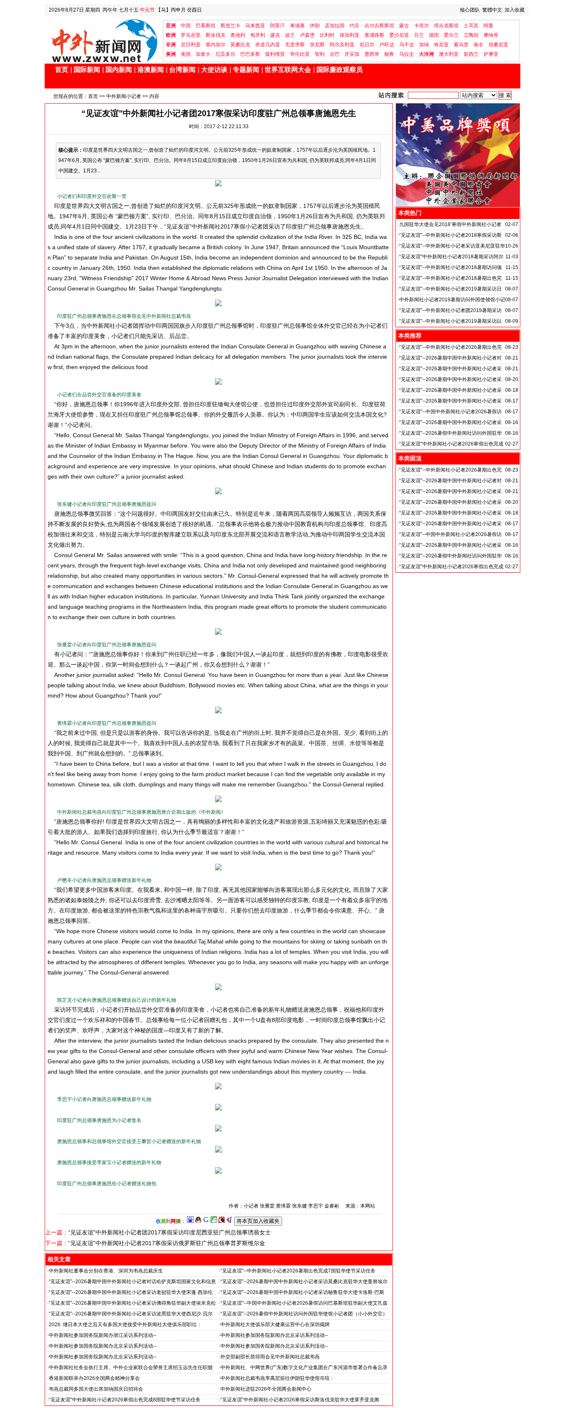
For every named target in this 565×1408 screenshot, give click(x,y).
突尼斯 (317, 45)
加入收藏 (514, 10)
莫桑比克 (240, 45)
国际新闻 (87, 69)
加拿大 (203, 54)
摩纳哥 (491, 35)
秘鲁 (389, 54)
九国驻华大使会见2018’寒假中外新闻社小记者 (450, 224)
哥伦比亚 (300, 54)
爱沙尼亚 (399, 35)
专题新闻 (246, 69)
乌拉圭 (406, 54)
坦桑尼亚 (498, 45)
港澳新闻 (150, 69)
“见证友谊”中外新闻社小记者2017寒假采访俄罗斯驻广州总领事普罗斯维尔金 (166, 1243)
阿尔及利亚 (342, 45)
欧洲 (171, 35)
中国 (186, 26)
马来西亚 (255, 26)
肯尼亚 (441, 45)
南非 (479, 45)
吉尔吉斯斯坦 (379, 26)
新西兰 (471, 54)
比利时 (327, 35)
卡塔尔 (421, 26)
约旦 (354, 26)
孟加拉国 (335, 26)
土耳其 (471, 26)
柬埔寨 (297, 26)
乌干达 (406, 45)
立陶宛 (471, 35)
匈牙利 (257, 35)
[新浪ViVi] (221, 1221)
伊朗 (315, 26)
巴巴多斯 (250, 54)
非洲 (171, 45)
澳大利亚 (449, 54)
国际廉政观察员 (339, 69)
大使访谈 (214, 69)
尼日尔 (366, 45)
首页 (61, 69)
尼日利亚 (191, 45)
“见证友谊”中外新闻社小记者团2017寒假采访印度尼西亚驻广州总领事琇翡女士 (169, 1232)
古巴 (335, 54)
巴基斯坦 (205, 26)
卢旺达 (386, 45)
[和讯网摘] (229, 1221)
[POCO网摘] (214, 1221)
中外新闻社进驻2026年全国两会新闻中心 (265, 1389)
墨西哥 (371, 54)
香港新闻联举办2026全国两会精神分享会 (94, 1378)
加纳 (424, 45)
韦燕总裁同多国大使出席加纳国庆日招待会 (96, 1389)
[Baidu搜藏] (190, 1221)
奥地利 (237, 35)
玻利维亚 (275, 54)
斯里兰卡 (230, 26)
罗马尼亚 (191, 35)
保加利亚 (349, 35)
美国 (186, 54)
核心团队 (470, 10)
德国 (434, 35)
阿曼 (488, 26)
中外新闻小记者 (123, 96)
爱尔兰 (451, 35)
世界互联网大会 (288, 69)
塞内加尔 (215, 45)
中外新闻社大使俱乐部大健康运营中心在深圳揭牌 (275, 1324)
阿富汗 (277, 26)
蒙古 (404, 26)
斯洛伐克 (215, 35)
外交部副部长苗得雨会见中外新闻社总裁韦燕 (270, 1357)
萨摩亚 (491, 54)
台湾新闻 (182, 69)
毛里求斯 (295, 45)
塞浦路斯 (374, 35)
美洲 (171, 54)
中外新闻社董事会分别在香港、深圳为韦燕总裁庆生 (106, 1271)
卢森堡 (307, 35)
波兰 (290, 35)
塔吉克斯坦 (446, 26)
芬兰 (419, 35)
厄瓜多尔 (225, 54)
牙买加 (352, 54)
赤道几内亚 (267, 45)
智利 (320, 54)
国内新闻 (118, 69)
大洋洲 (426, 54)
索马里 (461, 45)
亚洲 (171, 26)
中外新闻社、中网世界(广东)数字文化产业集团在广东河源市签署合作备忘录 (304, 1367)
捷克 (275, 35)
